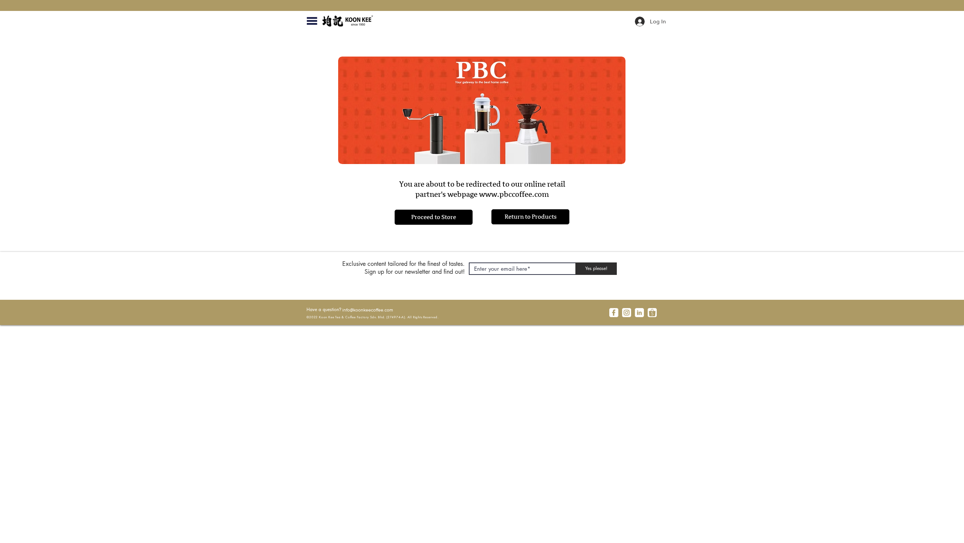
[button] (312, 21)
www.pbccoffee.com (514, 194)
